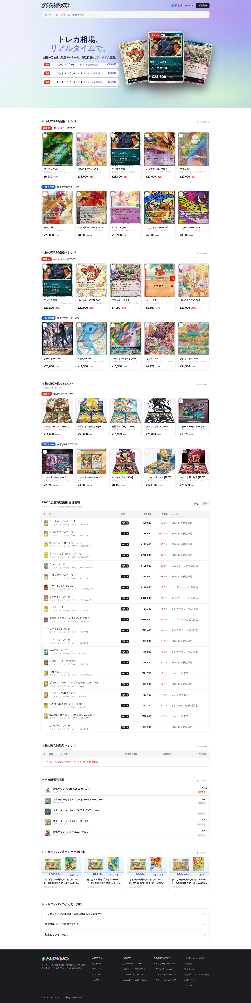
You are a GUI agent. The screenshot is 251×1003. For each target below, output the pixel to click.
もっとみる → (203, 122)
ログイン (189, 5)
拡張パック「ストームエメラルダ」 (139, 963)
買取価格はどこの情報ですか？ (125, 924)
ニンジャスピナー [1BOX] (134, 974)
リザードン (97, 969)
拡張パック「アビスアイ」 (135, 969)
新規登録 (203, 5)
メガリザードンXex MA (164, 963)
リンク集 (188, 985)
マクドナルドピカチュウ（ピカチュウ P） (173, 974)
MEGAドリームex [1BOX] (134, 979)
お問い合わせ (190, 979)
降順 (196, 503)
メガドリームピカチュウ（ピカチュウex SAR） (175, 979)
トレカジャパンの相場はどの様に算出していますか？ (125, 914)
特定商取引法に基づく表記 (196, 974)
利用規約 (188, 963)
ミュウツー (97, 979)
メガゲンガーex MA (163, 969)
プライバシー (190, 969)
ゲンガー (96, 974)
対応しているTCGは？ (125, 935)
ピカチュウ (97, 963)
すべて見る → (203, 780)
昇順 (205, 503)
